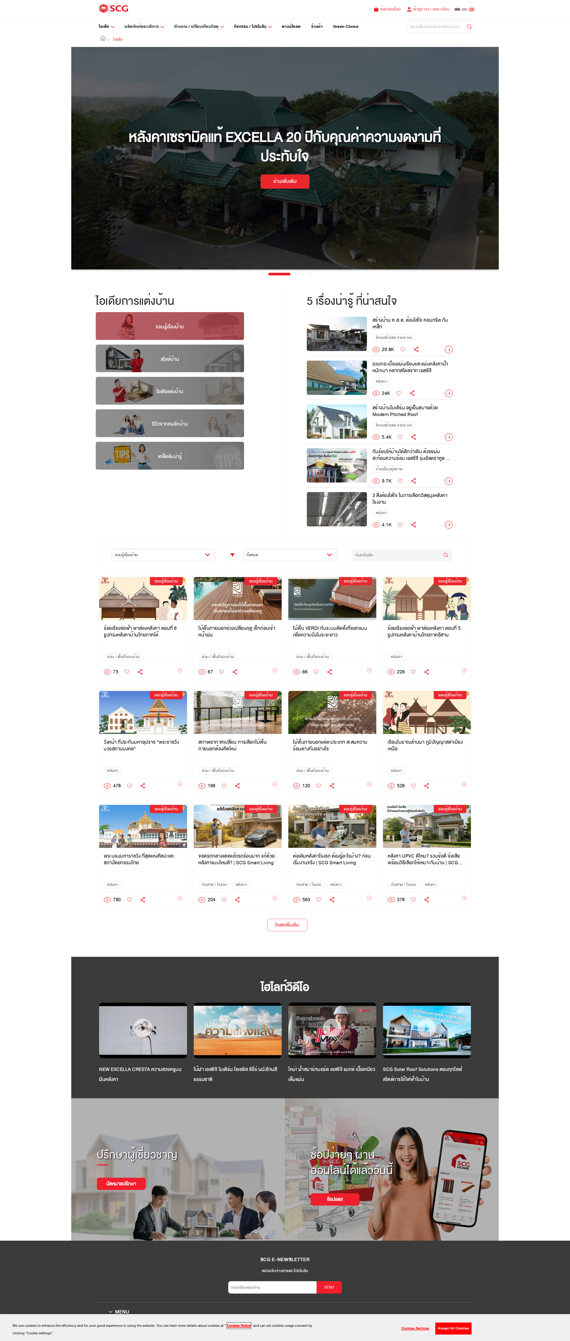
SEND (329, 1287)
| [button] (108, 39)
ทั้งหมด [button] (252, 555)
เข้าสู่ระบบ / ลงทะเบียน (431, 9)
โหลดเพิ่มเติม (287, 925)
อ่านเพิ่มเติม (285, 181)
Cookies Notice (239, 1326)
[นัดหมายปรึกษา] (121, 1178)
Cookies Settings (415, 1328)
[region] (285, 1327)
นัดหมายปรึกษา (121, 1184)
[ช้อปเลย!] (335, 1194)
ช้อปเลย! (335, 1199)
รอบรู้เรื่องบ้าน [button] (126, 555)
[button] (103, 39)
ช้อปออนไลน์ (390, 9)
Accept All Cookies (453, 1328)
